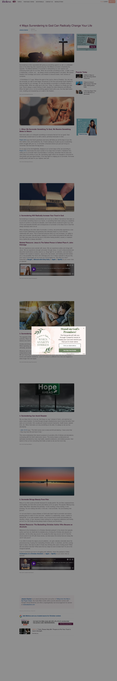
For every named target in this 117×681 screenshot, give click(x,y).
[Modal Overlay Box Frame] (58, 340)
